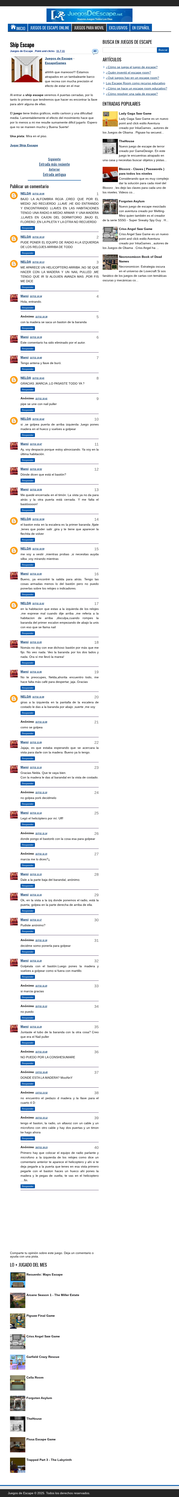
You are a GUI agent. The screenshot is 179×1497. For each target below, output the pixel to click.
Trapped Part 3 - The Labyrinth (49, 1460)
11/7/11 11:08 (38, 697)
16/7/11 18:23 (41, 1147)
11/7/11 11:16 (36, 895)
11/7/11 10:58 (38, 519)
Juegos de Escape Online (49, 27)
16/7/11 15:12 (41, 1118)
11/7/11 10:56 (36, 490)
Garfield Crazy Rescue (42, 1357)
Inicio (20, 28)
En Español (141, 27)
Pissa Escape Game (41, 1439)
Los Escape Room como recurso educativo (135, 83)
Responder (28, 228)
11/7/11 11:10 (36, 767)
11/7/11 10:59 (38, 549)
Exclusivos (118, 27)
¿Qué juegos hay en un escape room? (132, 77)
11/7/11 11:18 (41, 940)
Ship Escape (22, 45)
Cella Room (34, 1377)
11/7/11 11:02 (38, 604)
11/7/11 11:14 (36, 813)
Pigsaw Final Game (40, 1315)
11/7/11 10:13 (38, 262)
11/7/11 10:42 (38, 419)
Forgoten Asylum (39, 1398)
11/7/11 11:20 (36, 961)
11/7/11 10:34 (36, 296)
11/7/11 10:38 (41, 317)
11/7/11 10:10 (38, 237)
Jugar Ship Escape (24, 145)
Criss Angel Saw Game (43, 1336)
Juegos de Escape (22, 51)
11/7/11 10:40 (36, 358)
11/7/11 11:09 (36, 742)
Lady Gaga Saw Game (135, 113)
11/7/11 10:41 (38, 378)
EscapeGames (55, 63)
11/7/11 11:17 (36, 920)
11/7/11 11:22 (41, 1006)
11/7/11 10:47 (36, 444)
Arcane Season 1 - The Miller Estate (52, 1295)
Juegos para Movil (89, 27)
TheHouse (34, 1418)
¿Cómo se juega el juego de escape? (132, 67)
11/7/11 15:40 (41, 1052)
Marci (25, 296)
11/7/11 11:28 (36, 1027)
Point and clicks (45, 51)
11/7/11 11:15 (41, 854)
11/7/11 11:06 (36, 672)
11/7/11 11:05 (36, 642)
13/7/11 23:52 (41, 1093)
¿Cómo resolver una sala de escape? (132, 94)
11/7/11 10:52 (36, 469)
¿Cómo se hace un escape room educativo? (136, 88)
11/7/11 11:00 (36, 574)
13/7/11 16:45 (41, 1072)
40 (94, 51)
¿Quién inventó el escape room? (128, 72)
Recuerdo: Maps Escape (44, 1274)
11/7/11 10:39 (36, 337)
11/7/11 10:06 (38, 194)
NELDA (26, 193)
